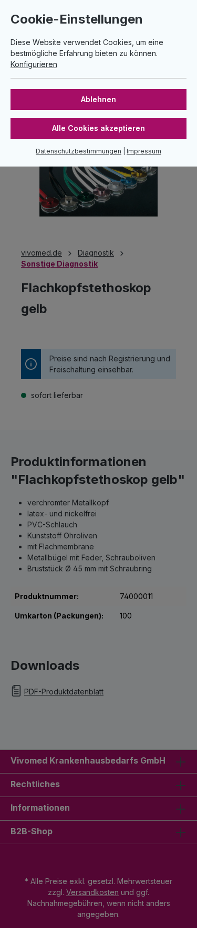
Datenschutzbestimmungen (78, 151)
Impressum (144, 151)
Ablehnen (98, 99)
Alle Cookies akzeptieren (98, 128)
